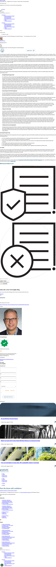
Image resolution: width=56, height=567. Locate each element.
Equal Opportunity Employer (26, 492)
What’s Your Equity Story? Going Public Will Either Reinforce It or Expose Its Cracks (20, 440)
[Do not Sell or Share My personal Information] (2, 565)
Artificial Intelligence (8, 20)
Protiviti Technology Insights (9, 23)
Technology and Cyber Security (7, 525)
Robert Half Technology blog (9, 18)
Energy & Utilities (5, 503)
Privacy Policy (4, 475)
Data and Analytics (5, 539)
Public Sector (4, 513)
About (3, 473)
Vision (5, 19)
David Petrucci (2, 40)
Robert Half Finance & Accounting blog (7, 17)
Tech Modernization (5, 528)
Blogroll (3, 22)
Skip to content (2, 0)
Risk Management (26, 304)
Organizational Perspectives (7, 538)
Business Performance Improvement (6, 304)
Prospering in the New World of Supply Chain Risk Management (30, 159)
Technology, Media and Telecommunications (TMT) (7, 501)
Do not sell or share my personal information (7, 494)
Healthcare (4, 512)
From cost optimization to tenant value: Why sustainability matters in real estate (20, 462)
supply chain (13, 161)
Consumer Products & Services (7, 504)
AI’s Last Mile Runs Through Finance (9, 418)
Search (1, 10)
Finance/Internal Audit (6, 536)
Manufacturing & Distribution (17, 304)
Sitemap (3, 483)
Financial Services (5, 511)
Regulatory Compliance (6, 527)
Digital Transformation (6, 524)
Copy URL (5, 283)
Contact (3, 474)
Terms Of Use (4, 476)
